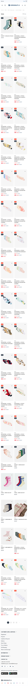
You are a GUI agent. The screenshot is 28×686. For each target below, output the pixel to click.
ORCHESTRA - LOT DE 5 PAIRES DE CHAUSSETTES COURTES (19, 190)
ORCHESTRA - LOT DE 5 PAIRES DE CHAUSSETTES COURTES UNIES (19, 579)
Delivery (2, 641)
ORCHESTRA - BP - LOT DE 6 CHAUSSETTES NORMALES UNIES (7, 610)
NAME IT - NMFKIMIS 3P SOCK (20, 519)
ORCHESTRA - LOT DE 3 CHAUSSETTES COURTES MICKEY (19, 374)
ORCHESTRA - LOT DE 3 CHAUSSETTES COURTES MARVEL (6, 405)
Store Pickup (3, 643)
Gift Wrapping (4, 647)
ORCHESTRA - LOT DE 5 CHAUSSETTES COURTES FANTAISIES (19, 313)
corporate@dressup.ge (12, 663)
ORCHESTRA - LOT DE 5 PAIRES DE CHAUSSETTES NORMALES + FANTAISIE (19, 128)
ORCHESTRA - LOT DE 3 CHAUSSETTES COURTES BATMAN (6, 313)
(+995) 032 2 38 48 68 (5, 661)
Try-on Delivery (4, 645)
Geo (24, 1)
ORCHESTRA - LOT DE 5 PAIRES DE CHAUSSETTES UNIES (19, 549)
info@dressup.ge (4, 663)
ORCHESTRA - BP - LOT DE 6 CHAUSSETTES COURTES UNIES (20, 610)
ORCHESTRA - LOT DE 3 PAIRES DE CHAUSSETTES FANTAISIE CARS (6, 128)
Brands (2, 1)
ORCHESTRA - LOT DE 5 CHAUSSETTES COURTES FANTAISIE (6, 97)
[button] (14, 632)
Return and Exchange (5, 649)
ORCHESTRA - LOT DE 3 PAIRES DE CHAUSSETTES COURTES (19, 221)
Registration (3, 634)
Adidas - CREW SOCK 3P (6, 492)
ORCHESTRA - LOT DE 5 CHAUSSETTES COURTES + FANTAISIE (19, 97)
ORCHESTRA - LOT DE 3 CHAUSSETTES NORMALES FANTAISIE (20, 37)
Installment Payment (5, 638)
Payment (3, 636)
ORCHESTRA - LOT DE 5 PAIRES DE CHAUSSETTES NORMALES (6, 190)
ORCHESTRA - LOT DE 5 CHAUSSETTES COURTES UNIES (6, 579)
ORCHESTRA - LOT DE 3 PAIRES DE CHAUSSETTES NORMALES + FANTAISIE (6, 66)
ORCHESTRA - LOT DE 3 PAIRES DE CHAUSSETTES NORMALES (6, 252)
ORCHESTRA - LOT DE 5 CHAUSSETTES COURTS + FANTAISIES (19, 66)
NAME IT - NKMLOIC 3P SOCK (7, 35)
